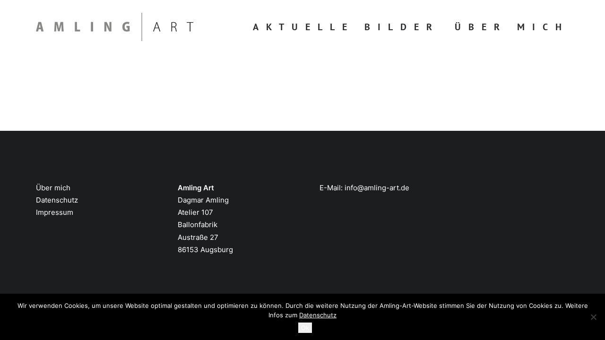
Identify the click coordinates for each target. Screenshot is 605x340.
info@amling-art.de (377, 187)
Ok (305, 328)
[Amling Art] (114, 27)
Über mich (512, 27)
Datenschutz (57, 200)
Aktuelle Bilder (346, 27)
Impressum (54, 212)
